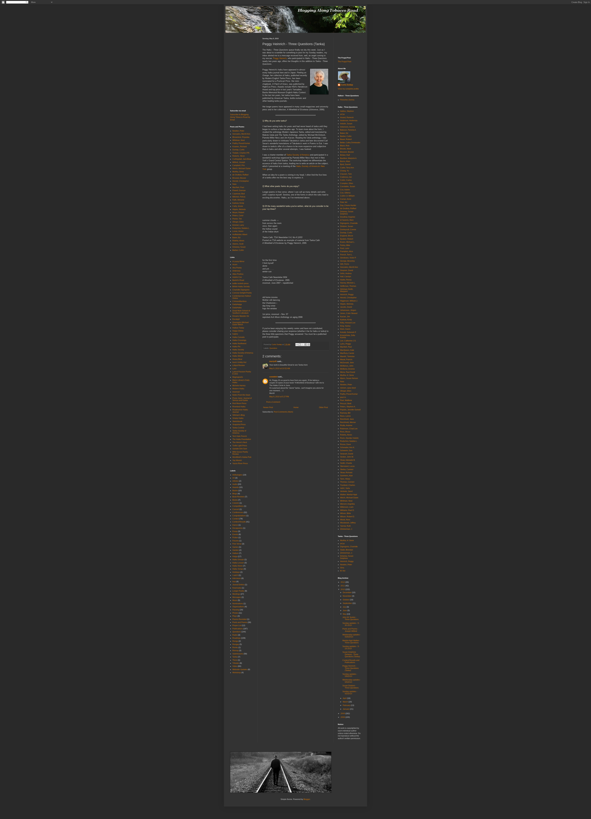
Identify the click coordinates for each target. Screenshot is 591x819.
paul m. (343, 397)
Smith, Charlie (346, 463)
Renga (235, 641)
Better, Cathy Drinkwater (350, 143)
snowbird (273, 377)
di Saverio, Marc (347, 220)
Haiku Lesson (238, 563)
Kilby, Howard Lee (347, 323)
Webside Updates (239, 669)
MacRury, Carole (347, 353)
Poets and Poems (239, 622)
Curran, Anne (345, 199)
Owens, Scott (237, 244)
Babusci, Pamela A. (348, 130)
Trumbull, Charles (347, 485)
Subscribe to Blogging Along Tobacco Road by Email (240, 117)
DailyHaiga (237, 304)
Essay (234, 531)
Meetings (236, 594)
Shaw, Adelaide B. (347, 460)
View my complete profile (348, 89)
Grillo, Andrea (346, 273)
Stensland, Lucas (347, 466)
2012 (343, 582)
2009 (343, 713)
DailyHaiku (237, 308)
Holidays (236, 572)
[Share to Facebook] (305, 344)
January (346, 709)
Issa (234, 581)
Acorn (234, 264)
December (347, 592)
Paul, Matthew (346, 400)
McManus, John (346, 366)
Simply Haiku (237, 418)
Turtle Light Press (239, 446)
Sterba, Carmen (346, 469)
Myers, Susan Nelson (349, 378)
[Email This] (296, 344)
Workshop (236, 672)
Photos (235, 613)
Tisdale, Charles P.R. (241, 153)
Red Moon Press (239, 403)
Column (235, 503)
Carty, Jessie (237, 206)
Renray (235, 650)
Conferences (237, 512)
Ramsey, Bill (345, 413)
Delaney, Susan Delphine (346, 212)
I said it (235, 575)
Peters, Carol (237, 215)
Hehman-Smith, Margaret (346, 290)
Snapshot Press (239, 424)
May (345, 614)
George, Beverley (347, 261)
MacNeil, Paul (238, 187)
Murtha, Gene (238, 172)
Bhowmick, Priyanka (240, 137)
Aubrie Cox (237, 277)
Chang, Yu (344, 171)
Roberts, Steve (238, 156)
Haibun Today (238, 328)
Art (233, 478)
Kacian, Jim (345, 316)
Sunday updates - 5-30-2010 (350, 624)
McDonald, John (347, 363)
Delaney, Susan (239, 247)
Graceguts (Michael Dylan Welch (240, 323)
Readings (236, 638)
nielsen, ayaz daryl (348, 388)
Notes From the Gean (241, 395)
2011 (343, 586)
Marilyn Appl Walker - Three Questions (351, 641)
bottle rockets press (240, 283)
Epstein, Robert (346, 239)
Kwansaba (236, 588)
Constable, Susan (347, 186)
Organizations (238, 607)
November (347, 596)
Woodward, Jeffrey (348, 523)
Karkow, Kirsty (238, 203)
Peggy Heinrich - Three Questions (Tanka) (350, 668)
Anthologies (237, 475)
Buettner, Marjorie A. (348, 158)
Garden (235, 550)
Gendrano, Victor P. (348, 258)
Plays (234, 616)
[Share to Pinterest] (308, 344)
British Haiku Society (241, 286)
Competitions (237, 506)
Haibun (235, 553)
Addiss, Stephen (347, 111)
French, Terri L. (346, 255)
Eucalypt (236, 319)
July (345, 607)
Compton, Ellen (346, 183)
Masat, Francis (346, 359)
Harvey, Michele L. (348, 283)
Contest (235, 519)
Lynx (234, 369)
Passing (235, 610)
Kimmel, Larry (238, 225)
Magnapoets (237, 377)
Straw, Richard (346, 472)
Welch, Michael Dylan (241, 168)
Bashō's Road (238, 280)
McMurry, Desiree (347, 369)
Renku (235, 647)
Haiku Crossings (239, 340)
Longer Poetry (238, 591)
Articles (235, 481)
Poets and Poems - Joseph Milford (350, 630)
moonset (236, 392)
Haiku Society (238, 350)
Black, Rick (344, 146)
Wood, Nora (345, 520)
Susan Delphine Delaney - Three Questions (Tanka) (351, 654)
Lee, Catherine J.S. (348, 341)
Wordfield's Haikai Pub (241, 457)
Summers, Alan (346, 476)
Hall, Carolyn (345, 276)
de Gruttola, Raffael (240, 175)
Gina (342, 568)
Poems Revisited (239, 619)
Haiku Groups (238, 559)
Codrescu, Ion (346, 177)
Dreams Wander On (240, 316)
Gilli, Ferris (344, 264)
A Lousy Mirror (238, 261)
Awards (235, 487)
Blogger (307, 799)
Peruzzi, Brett (345, 403)
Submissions (237, 654)
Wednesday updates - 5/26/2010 (351, 636)
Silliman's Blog (238, 415)
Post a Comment (273, 402)
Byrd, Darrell (345, 164)
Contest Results (239, 522)
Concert (235, 509)
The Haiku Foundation (241, 439)
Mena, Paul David (347, 372)
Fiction (235, 537)
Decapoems (237, 528)
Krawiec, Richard (239, 147)
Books (235, 500)
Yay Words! (237, 460)
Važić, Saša (345, 488)
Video (234, 666)
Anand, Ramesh (347, 117)
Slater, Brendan (346, 550)
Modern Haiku (238, 389)
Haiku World (237, 356)
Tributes (235, 663)
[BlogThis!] (299, 344)
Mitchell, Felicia (238, 197)
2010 (343, 589)
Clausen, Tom (346, 174)
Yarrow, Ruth (345, 526)
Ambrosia (236, 271)
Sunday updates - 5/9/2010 (349, 675)
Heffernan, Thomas (348, 286)
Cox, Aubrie (345, 190)
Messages (236, 597)
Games (235, 547)
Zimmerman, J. (346, 529)
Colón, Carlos (346, 180)
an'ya (342, 114)
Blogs (234, 494)
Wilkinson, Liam (346, 507)
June (345, 610)
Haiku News (237, 566)
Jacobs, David (346, 307)
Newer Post (268, 407)
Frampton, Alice (346, 251)
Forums (235, 541)
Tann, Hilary (345, 479)
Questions (273, 348)
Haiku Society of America (242, 353)
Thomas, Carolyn (347, 482)
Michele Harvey (238, 385)
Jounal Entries (238, 585)
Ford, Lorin (344, 248)
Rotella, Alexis (238, 241)
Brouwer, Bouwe (239, 178)
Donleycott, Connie (348, 230)
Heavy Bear (237, 359)
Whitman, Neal (238, 140)
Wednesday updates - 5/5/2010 (351, 681)
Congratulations (239, 516)
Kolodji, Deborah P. (348, 332)
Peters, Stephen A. (348, 407)
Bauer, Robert (346, 139)
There (234, 660)
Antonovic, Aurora (347, 127)
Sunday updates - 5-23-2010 (350, 647)
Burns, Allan (345, 161)
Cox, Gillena (345, 193)
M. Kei (342, 571)
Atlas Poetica (237, 274)
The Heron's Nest (239, 442)
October (346, 600)
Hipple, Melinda (239, 209)
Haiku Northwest (239, 343)
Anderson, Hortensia (348, 120)
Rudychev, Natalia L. (241, 228)
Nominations (237, 604)
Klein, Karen (345, 329)
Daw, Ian (343, 202)
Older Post (323, 407)
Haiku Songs (237, 569)
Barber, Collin (238, 250)
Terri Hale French (239, 436)
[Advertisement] (239, 44)
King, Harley (345, 326)
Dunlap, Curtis (238, 150)
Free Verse (236, 544)
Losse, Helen (237, 231)
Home (296, 407)
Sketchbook (237, 421)
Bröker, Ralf (345, 155)
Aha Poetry (237, 268)
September (347, 603)
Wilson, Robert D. (347, 517)
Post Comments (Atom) (283, 412)
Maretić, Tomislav (347, 356)
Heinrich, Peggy (347, 294)
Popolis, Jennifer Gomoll (350, 410)
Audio (234, 484)
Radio (234, 635)
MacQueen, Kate (347, 350)
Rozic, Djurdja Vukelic (349, 438)
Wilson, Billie (345, 513)
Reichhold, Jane (347, 419)
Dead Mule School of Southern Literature (241, 312)
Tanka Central (238, 428)
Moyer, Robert (238, 212)
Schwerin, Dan (346, 450)
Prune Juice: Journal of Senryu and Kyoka (242, 399)
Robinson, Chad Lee (349, 429)
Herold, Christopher (240, 181)
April (345, 698)
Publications (237, 629)
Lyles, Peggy (345, 344)
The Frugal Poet (344, 62)
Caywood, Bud (238, 194)
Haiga (234, 556)
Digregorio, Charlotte (349, 223)
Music (234, 600)
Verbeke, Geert (346, 491)
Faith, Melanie (238, 200)
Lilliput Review (238, 365)
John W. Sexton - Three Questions (350, 618)
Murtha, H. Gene (347, 375)
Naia (234, 184)
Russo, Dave (345, 444)
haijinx (235, 334)
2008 (343, 717)
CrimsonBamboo (239, 301)
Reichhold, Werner (348, 422)
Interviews (236, 578)
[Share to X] (302, 344)
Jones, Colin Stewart (348, 313)
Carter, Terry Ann (347, 168)
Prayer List (236, 625)
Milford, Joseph (238, 162)
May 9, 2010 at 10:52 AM (279, 368)
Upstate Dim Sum (239, 449)
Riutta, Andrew (346, 425)
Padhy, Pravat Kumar (241, 143)
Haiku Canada (238, 337)
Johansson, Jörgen (348, 310)
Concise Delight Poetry (242, 293)
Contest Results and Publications (350, 661)
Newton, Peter (238, 131)
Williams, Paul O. (347, 510)
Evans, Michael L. (347, 242)
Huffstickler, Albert (239, 234)
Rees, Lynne (345, 416)
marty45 (273, 361)
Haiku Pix (236, 347)
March (345, 702)
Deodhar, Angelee (347, 217)
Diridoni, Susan (346, 226)
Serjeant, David (346, 454)
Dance (235, 525)
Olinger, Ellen (238, 222)
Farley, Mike (345, 245)
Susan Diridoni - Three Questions (350, 687)
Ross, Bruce (345, 432)
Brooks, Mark (345, 149)
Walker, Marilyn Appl (348, 494)
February (347, 705)
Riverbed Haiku (238, 407)
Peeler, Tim (237, 219)
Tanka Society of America (297, 155)
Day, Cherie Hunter (348, 205)
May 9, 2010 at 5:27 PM (279, 397)
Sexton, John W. (347, 457)
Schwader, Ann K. (347, 447)
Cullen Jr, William (347, 196)
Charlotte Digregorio (240, 290)
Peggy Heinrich (280, 58)
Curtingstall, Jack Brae (241, 159)
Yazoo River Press (240, 463)
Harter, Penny (346, 280)
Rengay (235, 644)
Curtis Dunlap (347, 85)
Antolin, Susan (346, 124)
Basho (235, 490)
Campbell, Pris (238, 165)
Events (235, 534)
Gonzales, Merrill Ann (241, 134)
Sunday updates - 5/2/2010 (349, 692)
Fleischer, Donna (347, 100)
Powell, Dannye (239, 190)
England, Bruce (346, 236)
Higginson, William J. (349, 301)
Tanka (234, 657)
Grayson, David (346, 270)
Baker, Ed (236, 238)
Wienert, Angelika (347, 504)
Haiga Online (237, 331)
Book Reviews (238, 497)
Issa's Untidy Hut (239, 362)
